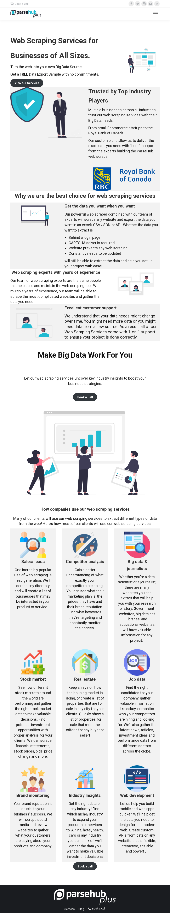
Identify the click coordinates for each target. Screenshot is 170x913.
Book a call (85, 866)
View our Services (27, 83)
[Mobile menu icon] (155, 14)
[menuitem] (69, 909)
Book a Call (21, 3)
